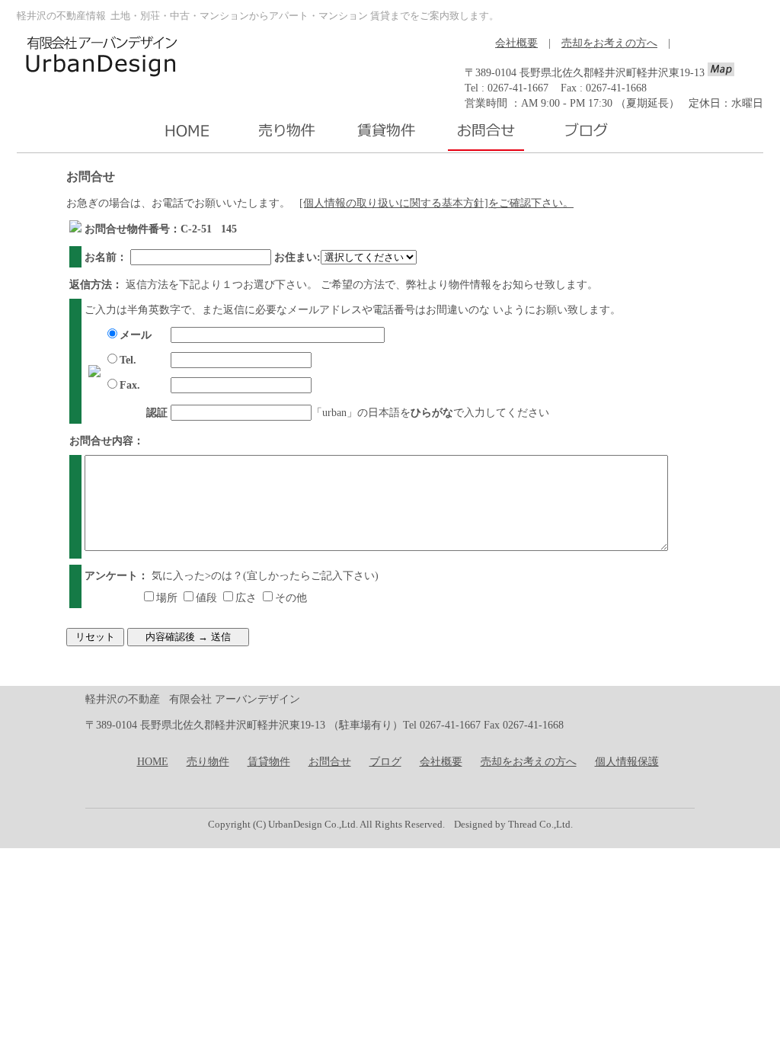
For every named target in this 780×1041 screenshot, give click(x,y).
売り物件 (208, 761)
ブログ (385, 761)
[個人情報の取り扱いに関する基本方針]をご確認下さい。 (436, 203)
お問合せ (329, 761)
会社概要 (516, 43)
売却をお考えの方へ (609, 43)
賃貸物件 (269, 761)
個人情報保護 (627, 761)
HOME (152, 761)
